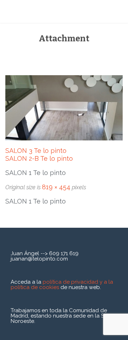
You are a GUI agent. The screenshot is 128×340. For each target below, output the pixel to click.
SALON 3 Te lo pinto (35, 150)
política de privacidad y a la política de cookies (62, 284)
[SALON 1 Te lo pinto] (64, 107)
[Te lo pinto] (46, 11)
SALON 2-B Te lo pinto (39, 158)
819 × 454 (56, 187)
